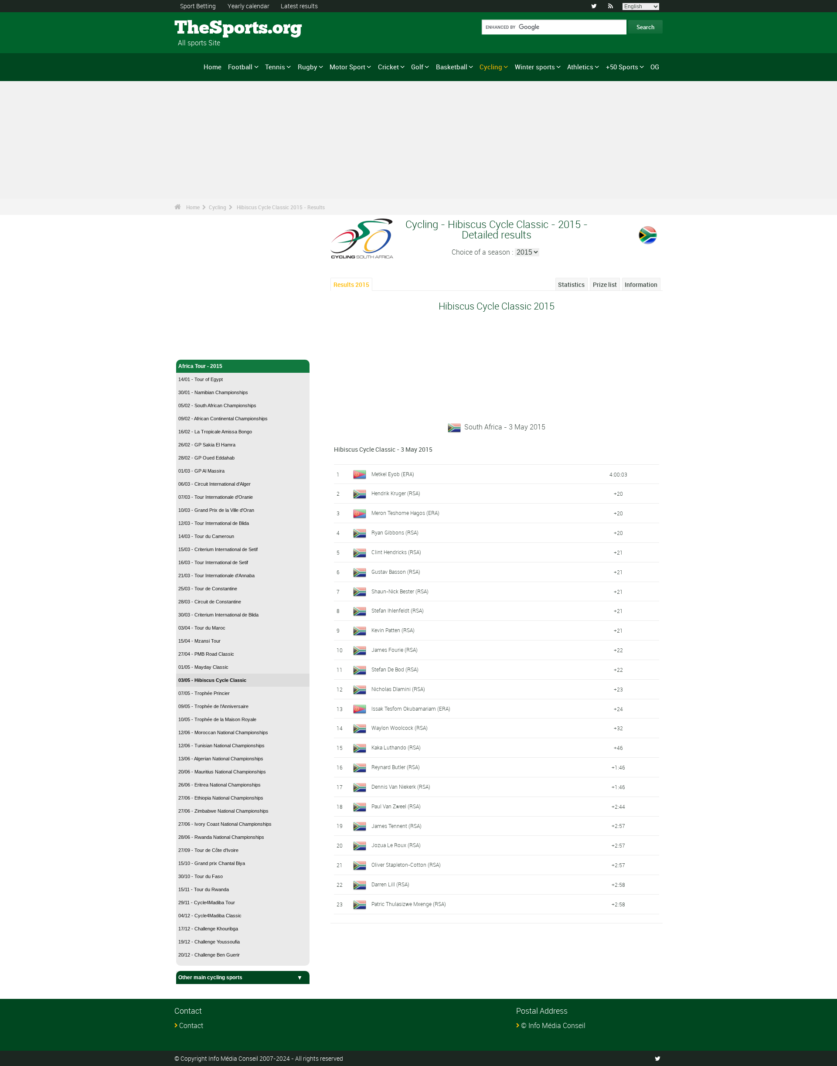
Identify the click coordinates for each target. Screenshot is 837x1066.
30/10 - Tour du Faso (200, 876)
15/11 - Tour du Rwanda (203, 889)
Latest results (299, 6)
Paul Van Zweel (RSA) (396, 806)
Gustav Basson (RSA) (395, 571)
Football (240, 66)
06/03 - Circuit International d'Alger (214, 484)
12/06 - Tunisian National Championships (221, 745)
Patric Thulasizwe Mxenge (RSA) (408, 903)
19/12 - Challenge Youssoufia (209, 941)
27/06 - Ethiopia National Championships (220, 797)
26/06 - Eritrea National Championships (219, 784)
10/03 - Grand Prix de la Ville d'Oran (216, 510)
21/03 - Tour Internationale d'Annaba (216, 575)
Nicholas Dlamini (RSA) (398, 688)
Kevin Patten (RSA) (393, 630)
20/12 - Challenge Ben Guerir (209, 954)
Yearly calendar (248, 6)
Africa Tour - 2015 (200, 366)
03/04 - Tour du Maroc (201, 627)
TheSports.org (207, 28)
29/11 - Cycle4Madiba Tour (206, 902)
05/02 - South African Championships (217, 405)
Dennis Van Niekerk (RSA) (400, 786)
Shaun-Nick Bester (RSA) (400, 591)
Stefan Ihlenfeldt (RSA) (397, 610)
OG (654, 66)
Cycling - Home (197, 348)
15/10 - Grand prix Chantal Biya (211, 863)
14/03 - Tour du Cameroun (206, 536)
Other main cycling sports (210, 977)
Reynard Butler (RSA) (395, 766)
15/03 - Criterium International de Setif (218, 549)
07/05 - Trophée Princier (204, 693)
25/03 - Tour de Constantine (207, 588)
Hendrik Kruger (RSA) (395, 493)
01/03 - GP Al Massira (201, 470)
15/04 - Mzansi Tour (199, 641)
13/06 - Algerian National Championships (220, 758)
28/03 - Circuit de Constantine (209, 601)
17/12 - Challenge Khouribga (208, 928)
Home (212, 66)
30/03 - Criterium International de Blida (218, 614)
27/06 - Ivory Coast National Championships (225, 824)
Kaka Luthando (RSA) (396, 747)
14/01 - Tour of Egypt (200, 379)
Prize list (605, 284)
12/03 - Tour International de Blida (213, 523)
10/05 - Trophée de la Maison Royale (217, 719)
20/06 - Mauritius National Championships (222, 771)
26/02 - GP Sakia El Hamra (206, 444)
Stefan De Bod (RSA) (394, 669)
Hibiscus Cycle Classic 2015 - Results (281, 207)
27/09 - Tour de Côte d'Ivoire (208, 850)
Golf (417, 66)
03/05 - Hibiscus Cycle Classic (212, 680)
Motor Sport (347, 66)
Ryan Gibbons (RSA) (394, 532)
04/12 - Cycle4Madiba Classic (210, 915)
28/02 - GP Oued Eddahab (206, 457)
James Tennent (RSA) (396, 825)
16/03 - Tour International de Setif (213, 562)
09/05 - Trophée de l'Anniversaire (213, 706)
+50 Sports (622, 66)
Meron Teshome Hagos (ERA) (405, 512)
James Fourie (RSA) (394, 649)
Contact (191, 1025)
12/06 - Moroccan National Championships (223, 732)
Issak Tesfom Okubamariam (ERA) (410, 708)
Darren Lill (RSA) (390, 884)
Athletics (580, 66)
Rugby (307, 66)
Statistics (571, 284)
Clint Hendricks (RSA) (396, 551)
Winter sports (535, 66)
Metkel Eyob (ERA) (392, 473)
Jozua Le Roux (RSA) (396, 844)
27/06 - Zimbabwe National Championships (223, 811)
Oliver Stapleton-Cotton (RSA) (406, 864)
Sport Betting (198, 6)
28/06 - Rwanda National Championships (221, 837)
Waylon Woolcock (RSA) (399, 727)
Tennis (275, 66)
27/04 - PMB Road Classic (206, 654)
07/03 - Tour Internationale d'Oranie (215, 497)
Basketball (451, 66)
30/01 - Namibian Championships (213, 392)
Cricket (388, 66)
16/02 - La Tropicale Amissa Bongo (215, 431)
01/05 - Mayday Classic (203, 667)
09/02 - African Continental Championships (223, 418)
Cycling (491, 66)
